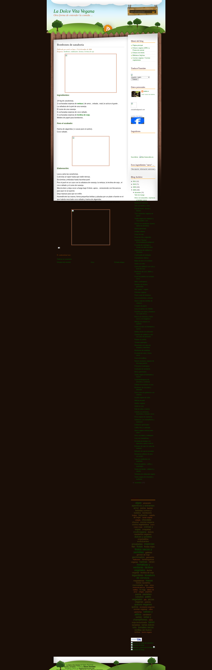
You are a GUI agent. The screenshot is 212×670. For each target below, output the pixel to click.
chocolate (146, 520)
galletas (148, 552)
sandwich (147, 615)
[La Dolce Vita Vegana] (137, 123)
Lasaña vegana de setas (142, 397)
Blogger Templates (70, 666)
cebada (137, 520)
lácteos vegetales (143, 569)
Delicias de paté (139, 400)
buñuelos (143, 515)
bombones (67, 51)
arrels (146, 91)
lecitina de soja (89, 51)
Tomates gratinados (140, 342)
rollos (151, 609)
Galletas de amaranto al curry (143, 384)
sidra (151, 620)
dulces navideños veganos (144, 533)
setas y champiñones (142, 618)
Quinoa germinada (140, 228)
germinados (138, 557)
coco (152, 525)
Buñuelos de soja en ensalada (144, 451)
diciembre (138, 192)
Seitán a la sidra (139, 263)
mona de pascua (139, 587)
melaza (80, 103)
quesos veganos (143, 604)
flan (133, 546)
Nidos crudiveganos (140, 281)
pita (145, 600)
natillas (135, 590)
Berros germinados (140, 372)
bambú (150, 508)
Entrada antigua (119, 262)
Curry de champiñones (141, 438)
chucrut (135, 522)
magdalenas (138, 581)
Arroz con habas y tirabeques (143, 435)
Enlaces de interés (139, 53)
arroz (136, 508)
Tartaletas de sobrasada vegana (144, 474)
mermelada (137, 585)
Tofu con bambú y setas (142, 206)
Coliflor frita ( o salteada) (142, 427)
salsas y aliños (144, 613)
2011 (134, 181)
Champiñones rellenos (141, 258)
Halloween (136, 559)
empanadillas (143, 539)
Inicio (92, 262)
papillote (148, 592)
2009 (134, 187)
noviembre (138, 482)
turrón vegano (147, 632)
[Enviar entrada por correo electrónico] (58, 248)
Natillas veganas (139, 403)
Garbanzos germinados (141, 425)
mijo (146, 585)
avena (143, 508)
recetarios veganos (147, 607)
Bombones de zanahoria (70, 44)
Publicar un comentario (64, 259)
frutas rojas (149, 546)
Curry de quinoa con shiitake (143, 309)
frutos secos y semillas (142, 551)
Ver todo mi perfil (148, 94)
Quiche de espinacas (141, 203)
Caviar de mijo (139, 234)
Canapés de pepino (140, 306)
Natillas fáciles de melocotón (143, 332)
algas (138, 502)
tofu (135, 627)
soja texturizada (139, 622)
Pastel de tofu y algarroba (142, 237)
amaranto (147, 503)
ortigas (141, 592)
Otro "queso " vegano (141, 289)
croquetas (146, 529)
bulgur (134, 515)
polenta (148, 602)
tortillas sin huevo (143, 630)
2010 (134, 184)
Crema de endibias (140, 358)
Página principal (138, 45)
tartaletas (136, 625)
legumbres (137, 575)
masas (149, 580)
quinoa (135, 607)
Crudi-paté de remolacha (142, 369)
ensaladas (137, 544)
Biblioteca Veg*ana (139, 55)
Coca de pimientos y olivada (143, 298)
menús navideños (143, 583)
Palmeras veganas (140, 292)
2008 (134, 190)
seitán (139, 617)
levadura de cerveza (145, 576)
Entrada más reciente (64, 262)
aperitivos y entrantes (143, 505)
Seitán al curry (139, 406)
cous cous (138, 527)
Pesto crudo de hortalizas (142, 295)
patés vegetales (141, 598)
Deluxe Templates (89, 666)
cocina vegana (147, 522)
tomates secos (146, 627)
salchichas (138, 612)
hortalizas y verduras (141, 566)
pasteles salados (143, 595)
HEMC (152, 562)
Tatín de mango (139, 195)
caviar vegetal (147, 517)
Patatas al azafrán (140, 339)
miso (152, 585)
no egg (142, 590)
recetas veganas (140, 609)
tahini (151, 622)
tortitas (137, 632)
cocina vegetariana (140, 524)
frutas (140, 546)
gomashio (150, 557)
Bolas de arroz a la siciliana (143, 261)
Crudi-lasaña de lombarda (142, 255)
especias (149, 543)
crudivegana (139, 532)
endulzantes (74, 51)
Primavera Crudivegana (141, 366)
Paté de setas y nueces (142, 409)
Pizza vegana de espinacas (143, 417)
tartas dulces (148, 625)
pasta (138, 594)
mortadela (149, 587)
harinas (81, 51)
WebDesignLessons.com (87, 668)
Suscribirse (134, 157)
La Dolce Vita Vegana (74, 11)
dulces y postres (143, 536)
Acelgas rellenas (139, 231)
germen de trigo (143, 555)
